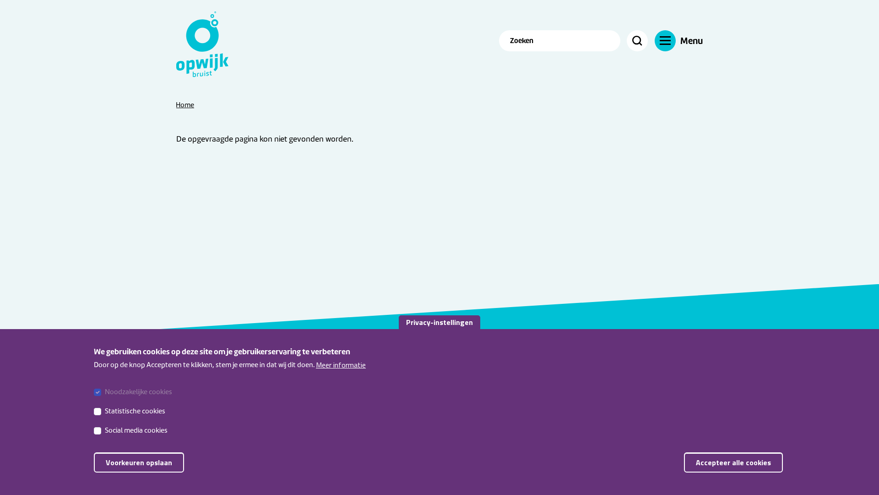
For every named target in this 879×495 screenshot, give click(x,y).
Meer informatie (341, 364)
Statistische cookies (135, 411)
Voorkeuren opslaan (139, 462)
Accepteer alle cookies (733, 462)
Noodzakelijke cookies (138, 391)
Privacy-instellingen (439, 322)
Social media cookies (136, 430)
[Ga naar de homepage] (208, 44)
